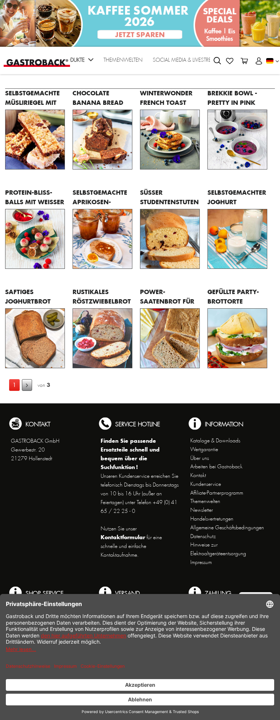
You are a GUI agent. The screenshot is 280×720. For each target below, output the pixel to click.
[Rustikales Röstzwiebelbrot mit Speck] (102, 338)
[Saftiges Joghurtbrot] (35, 338)
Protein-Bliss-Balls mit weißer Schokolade (34, 201)
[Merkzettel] (229, 61)
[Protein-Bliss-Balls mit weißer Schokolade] (35, 238)
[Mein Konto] (259, 61)
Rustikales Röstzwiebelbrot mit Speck (102, 301)
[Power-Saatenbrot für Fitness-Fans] (169, 338)
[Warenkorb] (244, 61)
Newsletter (201, 510)
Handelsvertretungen (211, 518)
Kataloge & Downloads (215, 440)
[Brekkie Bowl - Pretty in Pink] (237, 139)
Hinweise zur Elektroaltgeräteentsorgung (218, 549)
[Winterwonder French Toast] (169, 139)
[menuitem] (77, 62)
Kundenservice (205, 484)
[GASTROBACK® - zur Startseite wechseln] (37, 60)
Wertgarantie (204, 449)
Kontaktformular (123, 537)
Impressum (201, 562)
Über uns (199, 458)
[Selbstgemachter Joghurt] (237, 238)
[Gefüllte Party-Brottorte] (237, 338)
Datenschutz (203, 536)
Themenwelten (205, 501)
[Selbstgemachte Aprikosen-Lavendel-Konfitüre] (102, 238)
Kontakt (198, 475)
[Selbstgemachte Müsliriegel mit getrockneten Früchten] (35, 139)
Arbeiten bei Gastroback (216, 466)
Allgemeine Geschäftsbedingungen (227, 527)
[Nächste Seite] (27, 385)
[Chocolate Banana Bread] (102, 139)
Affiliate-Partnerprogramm (216, 492)
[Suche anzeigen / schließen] (217, 60)
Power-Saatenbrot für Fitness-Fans (167, 301)
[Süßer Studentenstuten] (169, 238)
